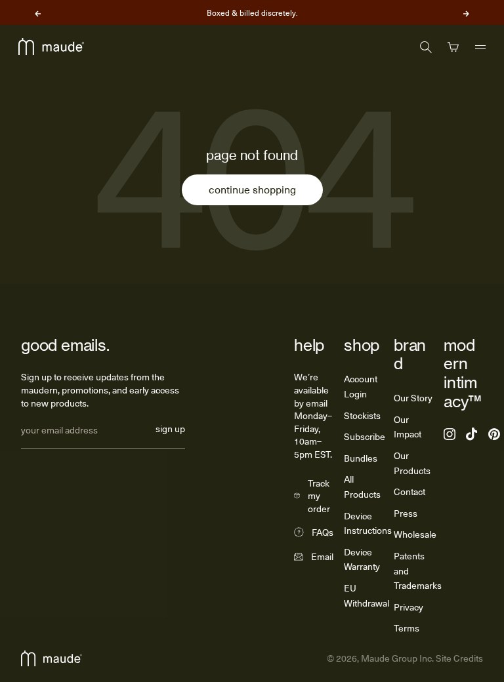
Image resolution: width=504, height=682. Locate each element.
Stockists (362, 415)
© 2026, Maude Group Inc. (380, 658)
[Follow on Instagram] (449, 434)
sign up (170, 429)
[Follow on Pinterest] (494, 434)
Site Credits (458, 658)
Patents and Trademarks (418, 570)
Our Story (413, 398)
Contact (409, 491)
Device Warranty (362, 559)
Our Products (412, 463)
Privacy (408, 607)
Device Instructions (368, 523)
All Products (362, 486)
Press (405, 513)
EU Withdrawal (366, 595)
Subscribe (364, 436)
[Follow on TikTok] (472, 434)
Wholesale (415, 534)
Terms (406, 628)
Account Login (360, 386)
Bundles (360, 458)
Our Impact (407, 426)
